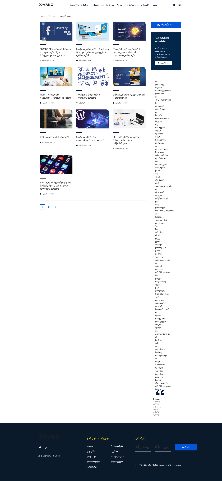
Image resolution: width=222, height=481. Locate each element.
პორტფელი (132, 5)
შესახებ (84, 5)
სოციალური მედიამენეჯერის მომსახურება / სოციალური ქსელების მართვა (55, 185)
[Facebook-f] (169, 5)
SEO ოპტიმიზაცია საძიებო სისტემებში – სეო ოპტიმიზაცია (127, 140)
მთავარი (74, 5)
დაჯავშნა (91, 451)
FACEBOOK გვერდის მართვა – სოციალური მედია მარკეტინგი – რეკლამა (55, 52)
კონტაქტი (145, 5)
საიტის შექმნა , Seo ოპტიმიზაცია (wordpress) (90, 139)
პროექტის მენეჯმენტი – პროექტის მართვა (89, 96)
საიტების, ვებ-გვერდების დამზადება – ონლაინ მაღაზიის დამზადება (126, 52)
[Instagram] (179, 5)
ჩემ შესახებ (92, 467)
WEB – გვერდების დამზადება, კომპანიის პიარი (55, 96)
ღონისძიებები (93, 461)
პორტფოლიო (117, 456)
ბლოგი (120, 5)
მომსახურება (97, 5)
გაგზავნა (186, 447)
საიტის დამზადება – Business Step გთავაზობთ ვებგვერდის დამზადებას (92, 52)
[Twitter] (174, 5)
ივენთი (114, 451)
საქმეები (110, 5)
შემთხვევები (117, 461)
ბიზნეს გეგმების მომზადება (54, 137)
